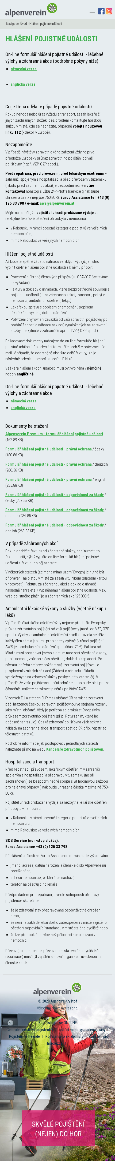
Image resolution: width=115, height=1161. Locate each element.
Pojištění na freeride (24, 1036)
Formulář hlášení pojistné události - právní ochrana (48, 449)
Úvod (23, 24)
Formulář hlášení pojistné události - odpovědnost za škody (54, 494)
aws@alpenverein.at (57, 203)
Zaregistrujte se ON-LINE (57, 1022)
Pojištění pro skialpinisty (64, 1036)
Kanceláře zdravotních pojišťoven (74, 749)
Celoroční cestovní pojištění (28, 1029)
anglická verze (23, 84)
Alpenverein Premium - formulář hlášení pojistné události (54, 433)
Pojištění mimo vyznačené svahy (80, 1029)
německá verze (24, 68)
